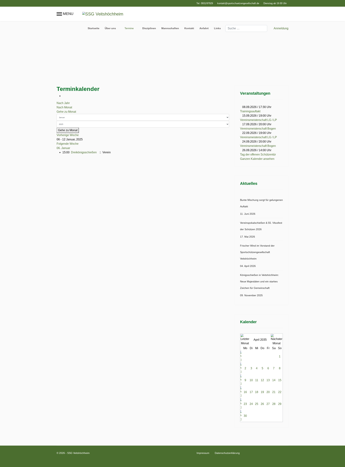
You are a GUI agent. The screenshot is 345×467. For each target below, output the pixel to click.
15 (279, 380)
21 (273, 392)
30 (245, 415)
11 (256, 380)
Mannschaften (170, 28)
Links (217, 28)
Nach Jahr (63, 103)
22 (279, 392)
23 (245, 403)
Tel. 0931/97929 (204, 3)
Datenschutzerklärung (227, 453)
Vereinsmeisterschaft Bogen (258, 128)
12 (262, 380)
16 (245, 392)
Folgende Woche (68, 143)
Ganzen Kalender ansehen (257, 158)
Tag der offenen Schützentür (258, 154)
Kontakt (189, 28)
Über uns (110, 28)
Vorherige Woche (68, 135)
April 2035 (260, 339)
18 (256, 392)
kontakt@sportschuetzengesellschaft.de (238, 3)
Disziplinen (149, 28)
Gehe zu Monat (66, 111)
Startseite (93, 28)
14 (273, 380)
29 (279, 403)
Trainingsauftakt (250, 111)
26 (262, 403)
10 (251, 380)
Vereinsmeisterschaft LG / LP (258, 119)
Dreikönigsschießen (84, 152)
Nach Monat (64, 107)
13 (268, 380)
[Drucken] (63, 95)
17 (251, 392)
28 (273, 403)
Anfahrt (204, 28)
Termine (129, 28)
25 (256, 403)
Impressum (203, 453)
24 (251, 403)
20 (268, 392)
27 (268, 403)
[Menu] (65, 14)
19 (262, 392)
